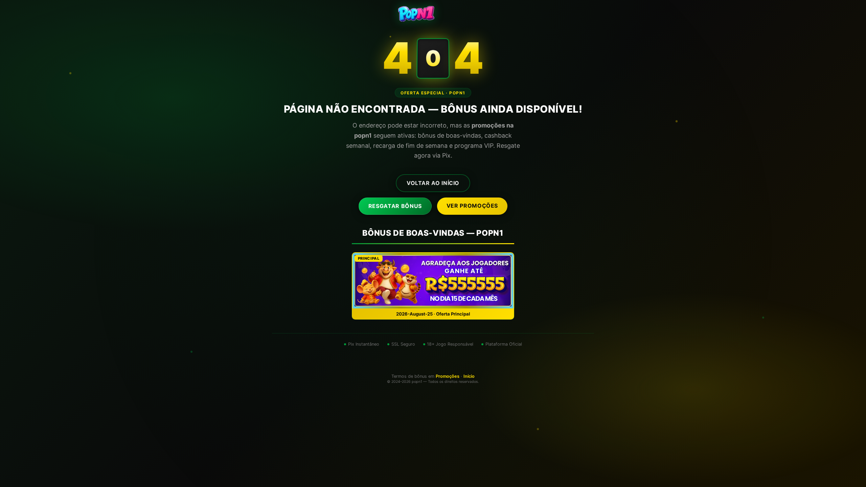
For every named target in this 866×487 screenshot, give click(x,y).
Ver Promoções (472, 205)
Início (469, 376)
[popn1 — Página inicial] (433, 13)
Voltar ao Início (433, 183)
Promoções (447, 376)
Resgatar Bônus (395, 206)
